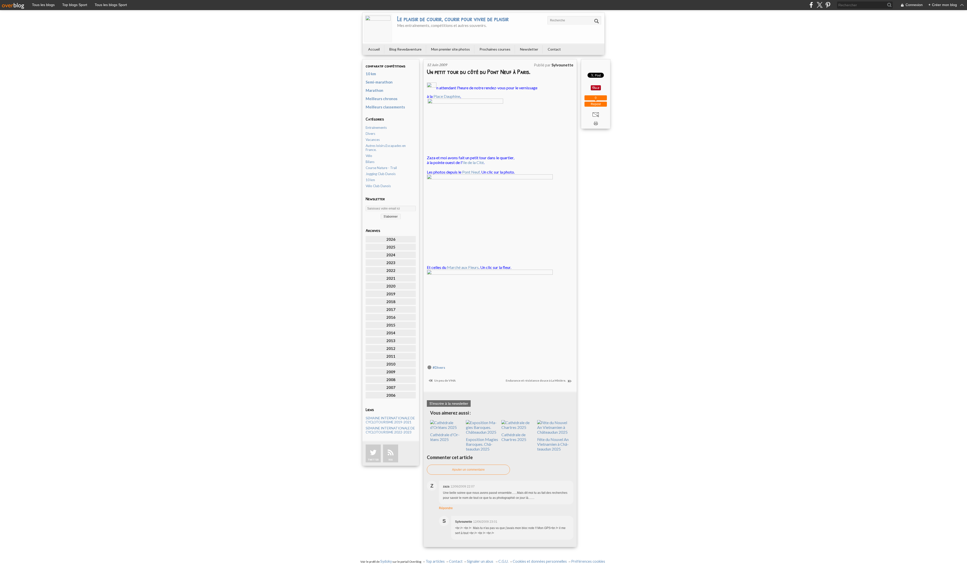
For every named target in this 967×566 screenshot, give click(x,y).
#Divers (439, 368)
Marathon (374, 90)
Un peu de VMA (445, 380)
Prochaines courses (494, 49)
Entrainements (376, 128)
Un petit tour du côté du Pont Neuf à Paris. (478, 71)
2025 (390, 247)
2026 (390, 239)
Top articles (435, 561)
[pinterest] (828, 5)
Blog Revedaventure (405, 49)
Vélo (369, 156)
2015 (390, 325)
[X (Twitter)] (819, 5)
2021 (390, 278)
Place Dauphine (446, 96)
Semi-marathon (379, 82)
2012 (390, 348)
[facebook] (811, 5)
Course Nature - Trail (381, 168)
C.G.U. (503, 561)
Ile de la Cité (473, 162)
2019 (390, 294)
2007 (390, 387)
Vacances (373, 140)
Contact (554, 49)
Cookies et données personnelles (540, 561)
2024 (390, 255)
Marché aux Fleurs (463, 267)
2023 (390, 262)
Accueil (374, 49)
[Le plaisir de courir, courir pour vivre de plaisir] (378, 28)
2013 (390, 340)
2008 (390, 379)
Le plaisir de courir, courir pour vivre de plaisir (453, 18)
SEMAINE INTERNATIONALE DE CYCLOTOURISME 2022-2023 (390, 430)
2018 (390, 301)
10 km (371, 73)
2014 (390, 333)
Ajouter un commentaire (468, 469)
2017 (390, 309)
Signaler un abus (480, 561)
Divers (370, 134)
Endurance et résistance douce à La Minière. (536, 380)
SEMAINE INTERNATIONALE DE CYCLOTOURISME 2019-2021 (390, 420)
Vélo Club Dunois (378, 186)
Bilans (370, 162)
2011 (390, 356)
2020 (390, 286)
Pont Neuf (471, 172)
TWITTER (373, 459)
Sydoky (386, 561)
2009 (390, 372)
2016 (390, 317)
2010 (390, 364)
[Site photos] (490, 216)
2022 (390, 270)
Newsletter (529, 49)
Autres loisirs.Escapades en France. (386, 148)
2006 (390, 395)
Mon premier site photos (450, 49)
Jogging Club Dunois (381, 174)
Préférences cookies (588, 561)
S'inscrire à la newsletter (448, 403)
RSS (391, 459)
